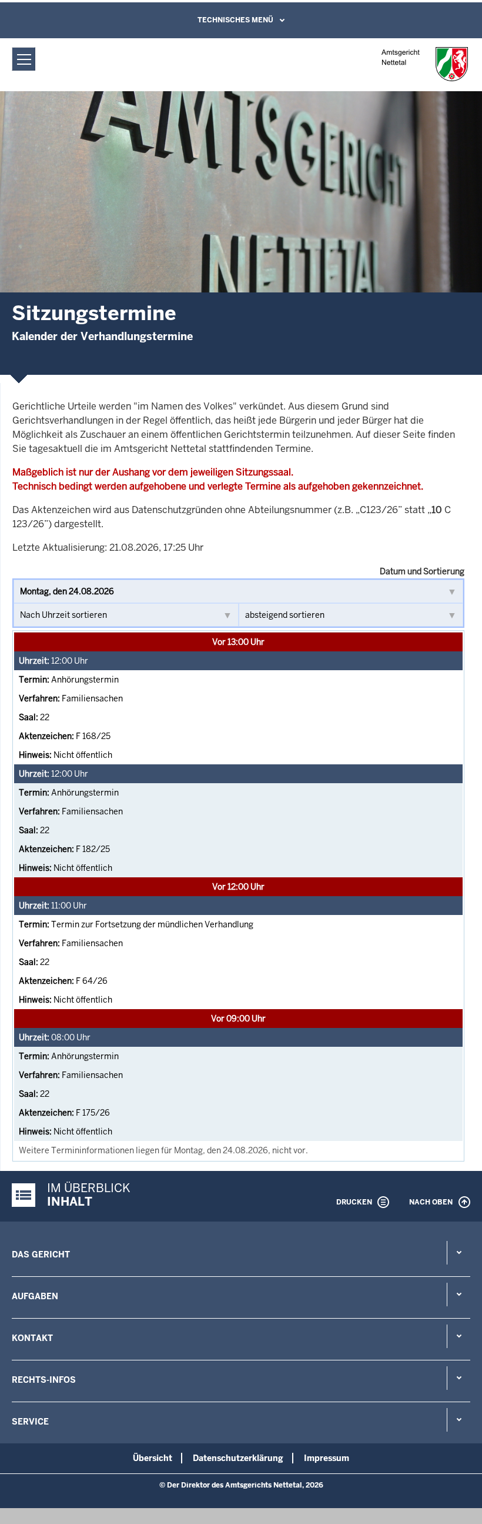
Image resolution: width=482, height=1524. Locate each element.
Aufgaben (35, 1296)
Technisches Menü (235, 20)
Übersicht (152, 1458)
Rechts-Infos (44, 1380)
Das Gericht (41, 1254)
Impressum (326, 1458)
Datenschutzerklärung (238, 1458)
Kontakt (32, 1338)
